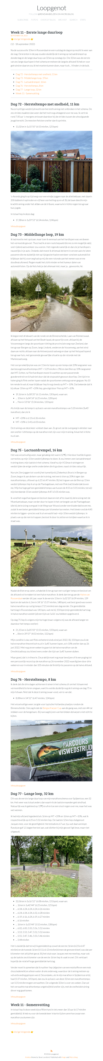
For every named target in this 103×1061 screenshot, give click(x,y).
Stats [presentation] (83, 19)
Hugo (64, 1057)
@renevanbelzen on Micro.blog (56, 14)
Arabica (28, 1057)
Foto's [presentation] (34, 19)
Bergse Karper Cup (52, 708)
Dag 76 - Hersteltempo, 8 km (29, 85)
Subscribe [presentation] (22, 19)
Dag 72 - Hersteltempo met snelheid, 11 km (36, 74)
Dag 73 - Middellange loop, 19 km (32, 78)
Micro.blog (73, 1057)
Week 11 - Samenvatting (27, 93)
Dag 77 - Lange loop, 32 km (28, 89)
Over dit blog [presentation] (48, 19)
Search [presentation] (74, 19)
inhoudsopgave (18, 226)
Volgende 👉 (27, 39)
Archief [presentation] (62, 19)
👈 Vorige (15, 39)
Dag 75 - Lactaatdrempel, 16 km (31, 82)
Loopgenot (51, 8)
